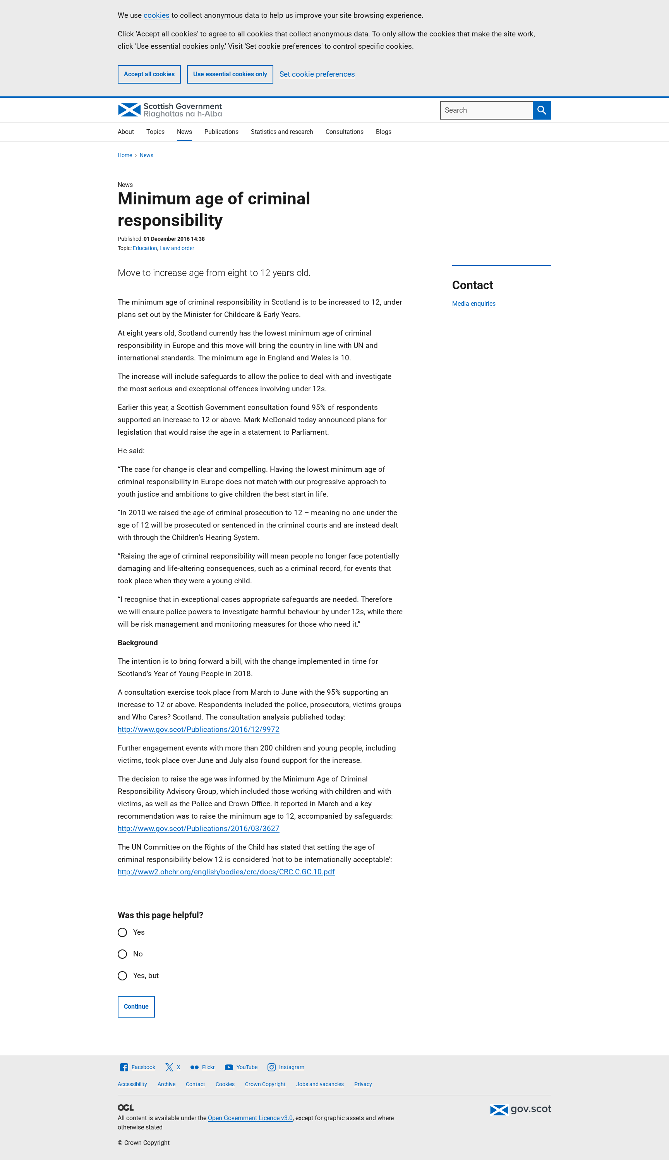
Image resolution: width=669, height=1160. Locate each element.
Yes (139, 932)
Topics (155, 131)
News (184, 131)
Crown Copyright (265, 1084)
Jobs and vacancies (320, 1084)
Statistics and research (282, 131)
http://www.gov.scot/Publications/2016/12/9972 (199, 729)
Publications (221, 131)
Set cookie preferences (317, 74)
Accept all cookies (149, 74)
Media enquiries (474, 303)
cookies (157, 15)
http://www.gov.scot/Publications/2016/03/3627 (199, 828)
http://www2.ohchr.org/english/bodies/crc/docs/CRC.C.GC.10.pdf (226, 871)
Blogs (383, 131)
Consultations (345, 131)
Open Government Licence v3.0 (250, 1118)
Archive (166, 1084)
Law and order (177, 248)
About (126, 131)
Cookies (225, 1084)
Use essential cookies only (230, 74)
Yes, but (146, 975)
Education (145, 248)
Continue (136, 1006)
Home (125, 155)
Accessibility (132, 1084)
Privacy (363, 1084)
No (138, 953)
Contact (195, 1084)
